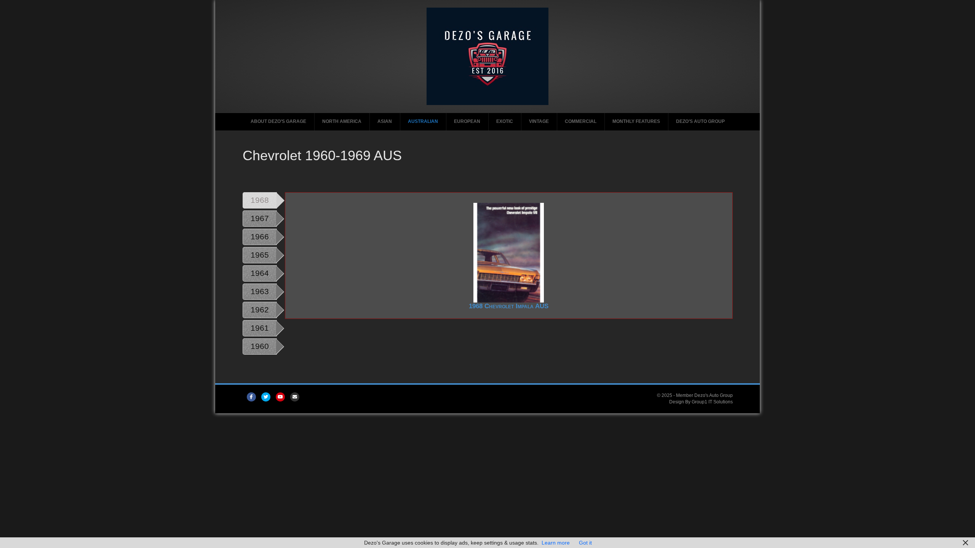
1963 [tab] (260, 291)
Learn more (556, 543)
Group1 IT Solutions (712, 402)
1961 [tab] (260, 327)
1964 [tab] (260, 273)
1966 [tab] (260, 236)
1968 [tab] (260, 200)
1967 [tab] (260, 218)
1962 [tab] (260, 309)
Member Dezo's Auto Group (704, 395)
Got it (585, 543)
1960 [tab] (260, 346)
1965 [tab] (260, 254)
